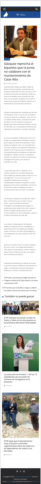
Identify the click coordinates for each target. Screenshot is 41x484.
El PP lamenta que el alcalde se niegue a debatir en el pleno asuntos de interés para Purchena (19, 289)
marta (15, 83)
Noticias (7, 59)
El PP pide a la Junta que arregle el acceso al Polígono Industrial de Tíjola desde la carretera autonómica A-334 (21, 280)
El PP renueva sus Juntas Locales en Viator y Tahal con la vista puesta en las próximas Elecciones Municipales (20, 320)
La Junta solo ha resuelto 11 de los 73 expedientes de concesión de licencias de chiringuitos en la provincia (20, 378)
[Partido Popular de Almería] (20, 13)
